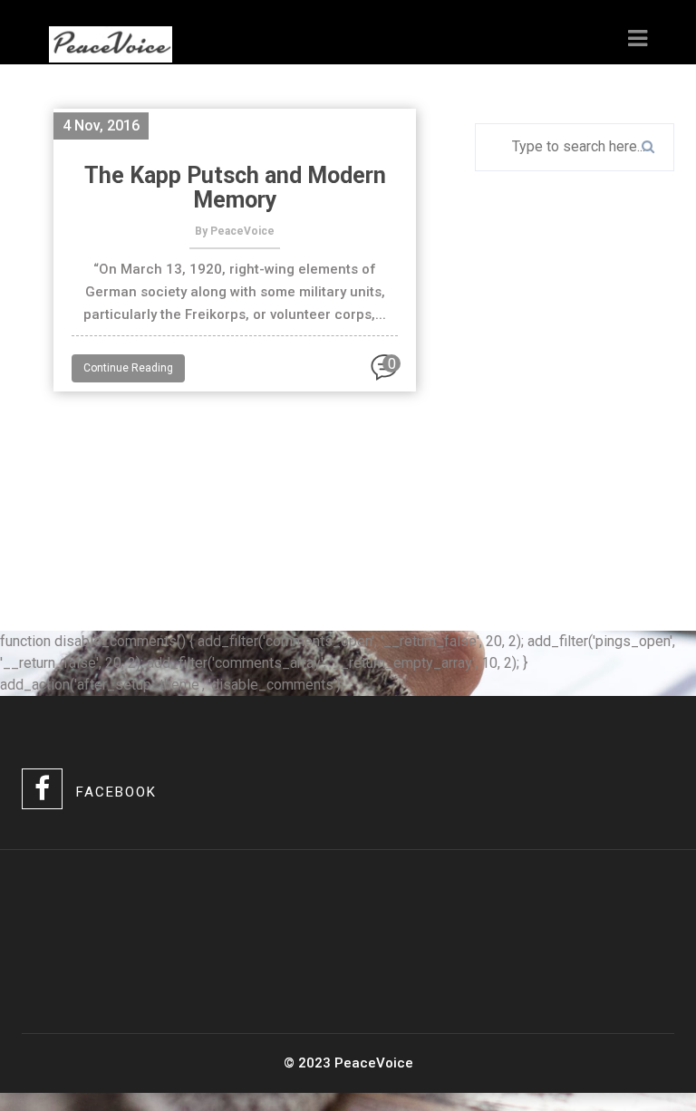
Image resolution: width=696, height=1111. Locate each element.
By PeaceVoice (235, 231)
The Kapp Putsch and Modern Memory (235, 187)
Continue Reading (128, 368)
